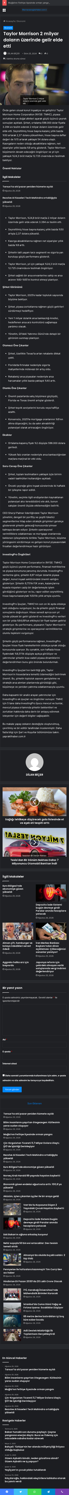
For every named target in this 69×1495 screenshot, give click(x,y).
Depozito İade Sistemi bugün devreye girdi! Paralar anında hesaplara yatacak (51, 909)
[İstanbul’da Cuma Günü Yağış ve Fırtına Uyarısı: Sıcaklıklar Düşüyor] (12, 1308)
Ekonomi (21, 21)
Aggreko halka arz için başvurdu (16, 964)
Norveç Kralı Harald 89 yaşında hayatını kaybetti (31, 1175)
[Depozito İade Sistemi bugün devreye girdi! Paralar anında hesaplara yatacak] (51, 893)
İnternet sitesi (10, 1063)
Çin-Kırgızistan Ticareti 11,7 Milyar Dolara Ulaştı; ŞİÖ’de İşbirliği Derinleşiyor (31, 1144)
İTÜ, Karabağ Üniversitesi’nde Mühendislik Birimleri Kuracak (40, 1291)
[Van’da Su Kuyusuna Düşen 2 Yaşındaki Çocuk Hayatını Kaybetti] (12, 1209)
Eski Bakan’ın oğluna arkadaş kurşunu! (25, 1234)
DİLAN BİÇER (14, 53)
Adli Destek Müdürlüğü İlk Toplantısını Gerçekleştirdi (39, 1332)
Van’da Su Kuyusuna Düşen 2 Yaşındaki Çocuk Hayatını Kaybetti (43, 1206)
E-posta (7, 1051)
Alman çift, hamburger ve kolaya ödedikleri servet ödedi (17, 946)
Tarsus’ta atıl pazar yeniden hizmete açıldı (28, 186)
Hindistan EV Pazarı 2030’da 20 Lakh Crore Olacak (32, 1281)
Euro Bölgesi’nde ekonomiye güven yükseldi (13, 889)
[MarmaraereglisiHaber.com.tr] (34, 10)
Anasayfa (10, 21)
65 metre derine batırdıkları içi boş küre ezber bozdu (43, 1318)
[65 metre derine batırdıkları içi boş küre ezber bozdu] (12, 1321)
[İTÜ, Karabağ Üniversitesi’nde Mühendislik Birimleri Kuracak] (12, 1294)
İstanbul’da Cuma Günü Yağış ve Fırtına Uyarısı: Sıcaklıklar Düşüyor (43, 1306)
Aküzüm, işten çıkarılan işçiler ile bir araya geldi (31, 1196)
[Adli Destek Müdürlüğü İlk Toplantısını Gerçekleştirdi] (12, 1335)
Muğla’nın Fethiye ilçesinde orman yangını (29, 2)
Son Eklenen (34, 1103)
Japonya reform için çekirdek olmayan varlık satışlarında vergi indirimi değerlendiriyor (51, 967)
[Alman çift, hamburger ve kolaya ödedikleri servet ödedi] (18, 931)
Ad (5, 1039)
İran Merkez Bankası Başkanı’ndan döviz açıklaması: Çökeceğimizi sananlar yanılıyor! (51, 947)
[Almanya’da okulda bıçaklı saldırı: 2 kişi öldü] (12, 1260)
